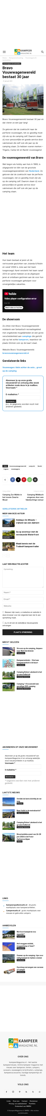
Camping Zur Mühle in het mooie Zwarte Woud (12, 497)
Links (9, 1101)
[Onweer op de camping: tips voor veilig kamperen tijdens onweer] (8, 958)
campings (26, 336)
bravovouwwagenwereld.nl (15, 353)
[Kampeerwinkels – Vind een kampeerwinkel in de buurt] (8, 663)
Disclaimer (34, 1101)
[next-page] (7, 555)
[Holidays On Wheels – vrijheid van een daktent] (8, 523)
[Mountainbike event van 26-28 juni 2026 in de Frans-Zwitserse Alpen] (8, 837)
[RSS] (26, 1092)
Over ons (16, 1101)
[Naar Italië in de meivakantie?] (8, 813)
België (5, 549)
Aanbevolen (20, 653)
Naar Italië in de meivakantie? (29, 811)
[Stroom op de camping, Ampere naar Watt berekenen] (8, 651)
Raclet (40, 466)
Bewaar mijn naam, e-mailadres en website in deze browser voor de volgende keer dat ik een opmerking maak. (21, 615)
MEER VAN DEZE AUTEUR (13, 513)
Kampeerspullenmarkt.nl (16, 905)
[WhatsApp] (29, 479)
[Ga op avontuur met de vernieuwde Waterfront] (8, 534)
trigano (6, 469)
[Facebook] (12, 479)
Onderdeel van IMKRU (23, 1106)
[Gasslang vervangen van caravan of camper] (8, 970)
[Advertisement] (23, 24)
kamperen (23, 339)
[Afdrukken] (35, 479)
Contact (24, 1101)
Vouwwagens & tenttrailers (11, 63)
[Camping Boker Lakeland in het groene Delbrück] (8, 675)
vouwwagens (15, 469)
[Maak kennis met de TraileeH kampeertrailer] (8, 546)
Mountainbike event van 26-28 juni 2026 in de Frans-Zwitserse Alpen (29, 836)
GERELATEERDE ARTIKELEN (14, 509)
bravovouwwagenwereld (18, 466)
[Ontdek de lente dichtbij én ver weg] (8, 802)
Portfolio (32, 1104)
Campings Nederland (23, 688)
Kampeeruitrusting (16, 58)
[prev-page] (4, 555)
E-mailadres (12, 394)
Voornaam (11, 387)
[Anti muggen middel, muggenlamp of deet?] (8, 946)
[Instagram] (13, 1091)
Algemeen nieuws (22, 813)
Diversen (20, 803)
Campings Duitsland (23, 677)
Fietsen (19, 841)
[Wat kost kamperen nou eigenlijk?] (8, 935)
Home (4, 58)
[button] (4, 52)
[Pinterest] (23, 479)
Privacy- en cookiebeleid (18, 1104)
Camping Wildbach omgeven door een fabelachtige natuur (35, 497)
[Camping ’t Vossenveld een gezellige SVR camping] (8, 687)
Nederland (34, 171)
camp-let (32, 466)
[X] (18, 479)
